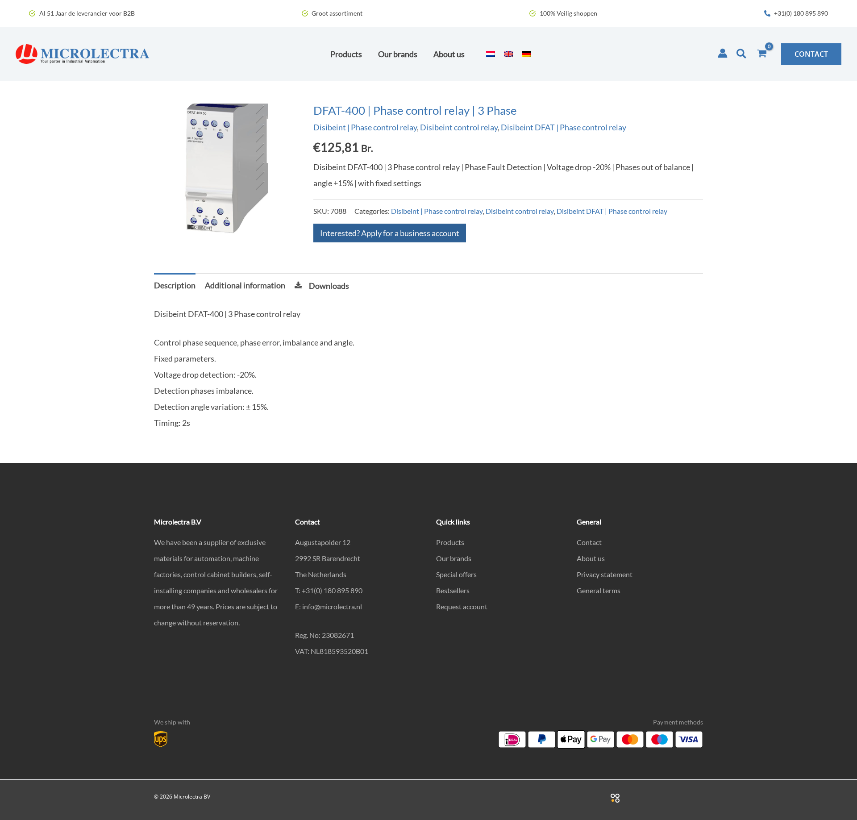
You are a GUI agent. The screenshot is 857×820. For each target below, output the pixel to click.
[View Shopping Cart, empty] (762, 54)
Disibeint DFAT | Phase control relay (563, 127)
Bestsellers (453, 590)
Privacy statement (604, 574)
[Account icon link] (723, 53)
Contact (589, 542)
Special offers (456, 574)
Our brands (453, 558)
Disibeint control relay (459, 127)
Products (450, 542)
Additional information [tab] (245, 285)
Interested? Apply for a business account (389, 233)
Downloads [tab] (329, 286)
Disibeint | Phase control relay (365, 127)
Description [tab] (175, 285)
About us (591, 558)
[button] (741, 54)
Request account (461, 606)
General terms (598, 590)
